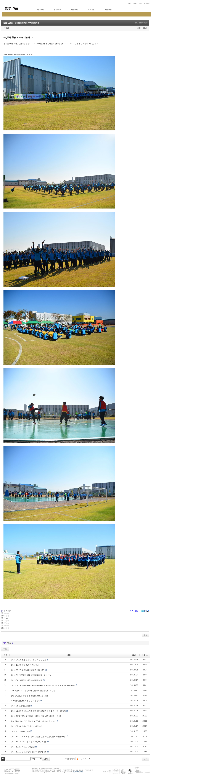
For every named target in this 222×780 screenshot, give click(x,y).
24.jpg (6, 628)
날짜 (134, 655)
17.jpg (6, 623)
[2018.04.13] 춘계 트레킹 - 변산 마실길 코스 (28, 660)
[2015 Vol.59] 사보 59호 (20, 706)
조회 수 (145, 655)
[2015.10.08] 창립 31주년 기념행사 (25, 665)
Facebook (145, 611)
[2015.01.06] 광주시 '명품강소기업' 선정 (27, 726)
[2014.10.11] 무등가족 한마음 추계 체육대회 (21, 23)
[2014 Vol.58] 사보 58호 (20, 731)
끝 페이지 (84, 759)
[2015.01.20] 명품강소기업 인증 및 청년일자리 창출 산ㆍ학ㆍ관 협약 (38, 711)
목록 (145, 635)
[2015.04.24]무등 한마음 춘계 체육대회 (26, 680)
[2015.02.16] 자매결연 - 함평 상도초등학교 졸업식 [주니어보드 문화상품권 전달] (43, 685)
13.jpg (6, 621)
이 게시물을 (134, 611)
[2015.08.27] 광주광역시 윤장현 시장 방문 (28, 670)
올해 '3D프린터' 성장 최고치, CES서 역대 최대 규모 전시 (33, 721)
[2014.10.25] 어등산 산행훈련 (23, 747)
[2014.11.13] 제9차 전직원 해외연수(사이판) (29, 742)
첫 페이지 (71, 759)
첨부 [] (6, 611)
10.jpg (6, 613)
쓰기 (145, 759)
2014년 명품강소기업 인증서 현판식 (25, 701)
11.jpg (5, 618)
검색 (3, 759)
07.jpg (6, 616)
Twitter (142, 611)
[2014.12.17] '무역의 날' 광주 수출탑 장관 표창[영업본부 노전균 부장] (38, 737)
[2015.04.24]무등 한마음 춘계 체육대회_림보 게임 (31, 675)
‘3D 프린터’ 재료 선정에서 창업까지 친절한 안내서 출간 (33, 691)
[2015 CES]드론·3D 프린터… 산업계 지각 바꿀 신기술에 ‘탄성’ (36, 716)
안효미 (6, 28)
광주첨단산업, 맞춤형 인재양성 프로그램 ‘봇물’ (29, 696)
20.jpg (6, 625)
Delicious (148, 611)
